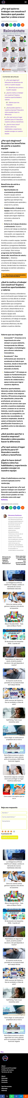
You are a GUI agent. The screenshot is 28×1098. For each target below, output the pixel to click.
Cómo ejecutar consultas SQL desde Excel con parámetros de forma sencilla (21, 560)
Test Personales (6, 1086)
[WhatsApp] (10, 25)
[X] (7, 25)
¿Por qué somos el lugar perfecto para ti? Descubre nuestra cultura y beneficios (14, 119)
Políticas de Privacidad (8, 1068)
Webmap (4, 1090)
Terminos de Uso (6, 1072)
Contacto (4, 1082)
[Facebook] (3, 25)
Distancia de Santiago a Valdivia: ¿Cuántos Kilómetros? (6, 560)
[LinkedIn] (14, 25)
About (3, 1066)
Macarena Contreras (15, 515)
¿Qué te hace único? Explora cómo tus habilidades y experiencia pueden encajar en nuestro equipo (14, 129)
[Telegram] (18, 25)
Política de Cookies (7, 1070)
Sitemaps (4, 1080)
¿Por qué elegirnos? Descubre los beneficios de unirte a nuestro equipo (14, 82)
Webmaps (4, 1078)
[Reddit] (22, 25)
